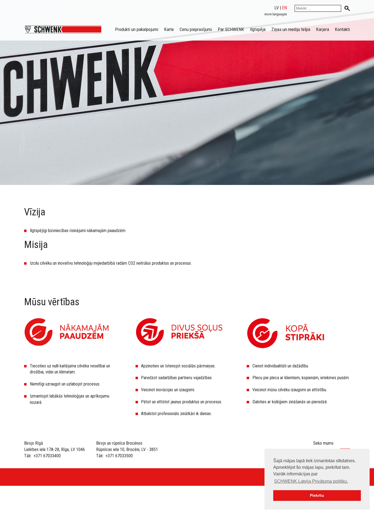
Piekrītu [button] (317, 495)
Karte (169, 29)
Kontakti (342, 29)
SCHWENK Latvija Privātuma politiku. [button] (311, 481)
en (284, 7)
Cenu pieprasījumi (196, 29)
